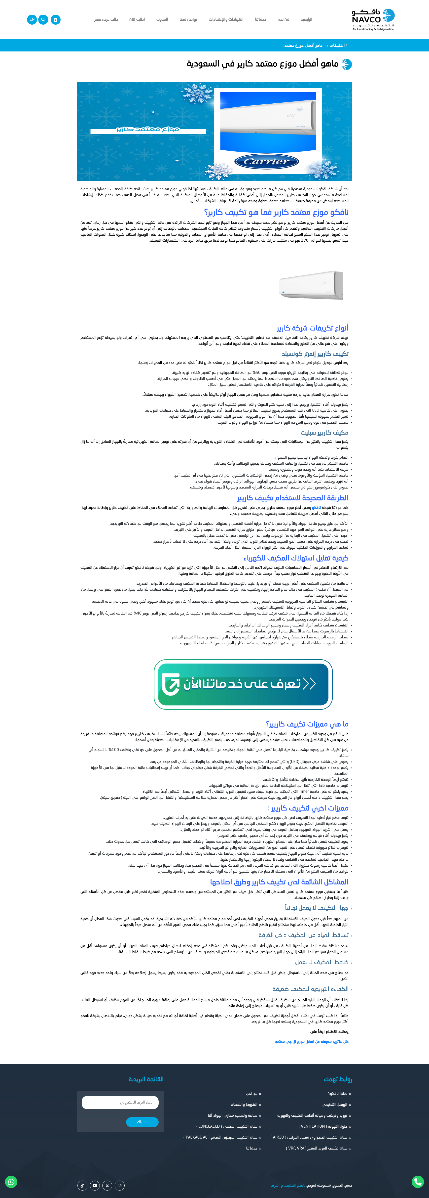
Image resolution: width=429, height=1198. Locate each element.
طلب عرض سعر (106, 20)
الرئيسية (306, 20)
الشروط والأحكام (244, 1105)
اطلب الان (137, 20)
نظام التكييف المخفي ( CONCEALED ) (226, 1127)
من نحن (283, 20)
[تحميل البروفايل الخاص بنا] (55, 20)
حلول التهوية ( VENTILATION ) (323, 1127)
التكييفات (337, 45)
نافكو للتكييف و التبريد (288, 1186)
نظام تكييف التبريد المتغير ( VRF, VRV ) (316, 1149)
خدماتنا (260, 20)
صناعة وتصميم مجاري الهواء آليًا (232, 1116)
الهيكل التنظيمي (334, 1105)
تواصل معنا (188, 20)
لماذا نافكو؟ (337, 1094)
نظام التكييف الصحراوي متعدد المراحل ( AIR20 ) (309, 1138)
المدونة (162, 20)
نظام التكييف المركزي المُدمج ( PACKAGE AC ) (220, 1138)
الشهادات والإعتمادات (226, 20)
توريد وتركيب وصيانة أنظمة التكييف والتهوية (312, 1116)
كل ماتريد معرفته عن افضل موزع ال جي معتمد (312, 1042)
